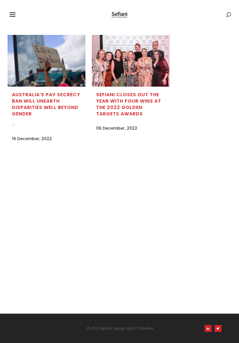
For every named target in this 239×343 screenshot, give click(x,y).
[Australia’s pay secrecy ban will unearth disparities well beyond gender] (46, 61)
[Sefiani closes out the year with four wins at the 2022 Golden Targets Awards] (131, 61)
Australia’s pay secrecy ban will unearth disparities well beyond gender (46, 104)
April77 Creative (140, 328)
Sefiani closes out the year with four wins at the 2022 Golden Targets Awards (128, 104)
